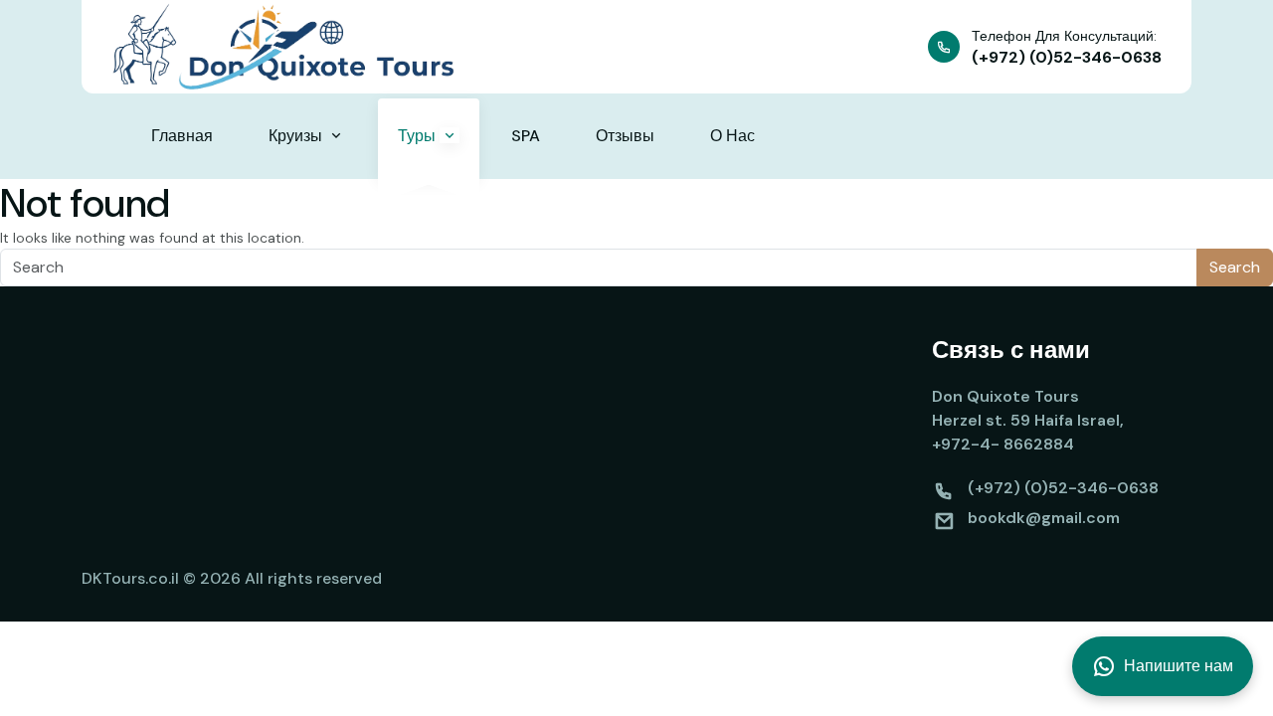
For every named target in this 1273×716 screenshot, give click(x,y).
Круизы (297, 135)
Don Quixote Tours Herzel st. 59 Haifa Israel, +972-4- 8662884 (1028, 420)
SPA (525, 135)
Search (1234, 267)
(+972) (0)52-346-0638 (1067, 57)
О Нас (732, 135)
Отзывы (625, 135)
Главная (182, 135)
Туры (419, 135)
